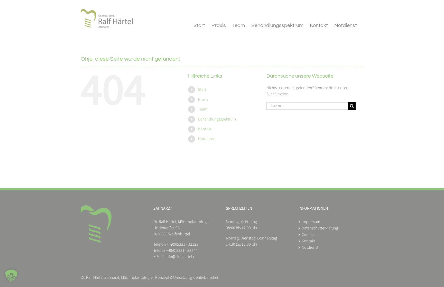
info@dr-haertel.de (181, 257)
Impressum (311, 222)
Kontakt (204, 129)
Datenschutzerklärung (320, 228)
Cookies (308, 234)
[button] (11, 275)
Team (202, 109)
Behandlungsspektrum (217, 119)
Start (202, 89)
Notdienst (206, 139)
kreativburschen (206, 277)
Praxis (203, 99)
